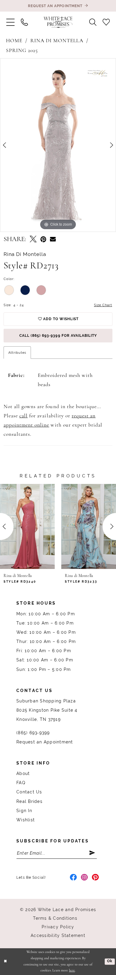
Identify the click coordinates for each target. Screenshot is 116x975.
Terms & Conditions (55, 918)
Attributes (17, 352)
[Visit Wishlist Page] (106, 22)
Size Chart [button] (103, 305)
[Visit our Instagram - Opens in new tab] (84, 877)
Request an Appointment (44, 742)
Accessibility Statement (58, 935)
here (72, 970)
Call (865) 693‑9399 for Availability (58, 335)
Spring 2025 (22, 50)
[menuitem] (10, 22)
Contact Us (29, 792)
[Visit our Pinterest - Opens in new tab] (95, 877)
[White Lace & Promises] (58, 22)
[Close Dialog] (5, 961)
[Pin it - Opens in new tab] (43, 240)
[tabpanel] (58, 145)
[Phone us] (24, 22)
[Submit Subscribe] (93, 853)
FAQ (20, 782)
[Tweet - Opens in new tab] (33, 240)
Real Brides (29, 801)
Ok (109, 961)
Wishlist (25, 819)
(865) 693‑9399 (33, 732)
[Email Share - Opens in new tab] (53, 239)
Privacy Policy (58, 926)
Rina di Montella (56, 40)
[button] (10, 22)
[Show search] (93, 22)
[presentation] (28, 526)
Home (14, 40)
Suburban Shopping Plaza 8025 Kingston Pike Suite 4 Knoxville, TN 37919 (46, 710)
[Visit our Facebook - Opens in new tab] (73, 877)
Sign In (24, 810)
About (23, 773)
